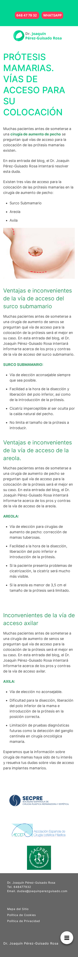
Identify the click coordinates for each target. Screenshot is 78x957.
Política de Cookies (21, 915)
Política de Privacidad (23, 921)
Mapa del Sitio (18, 909)
